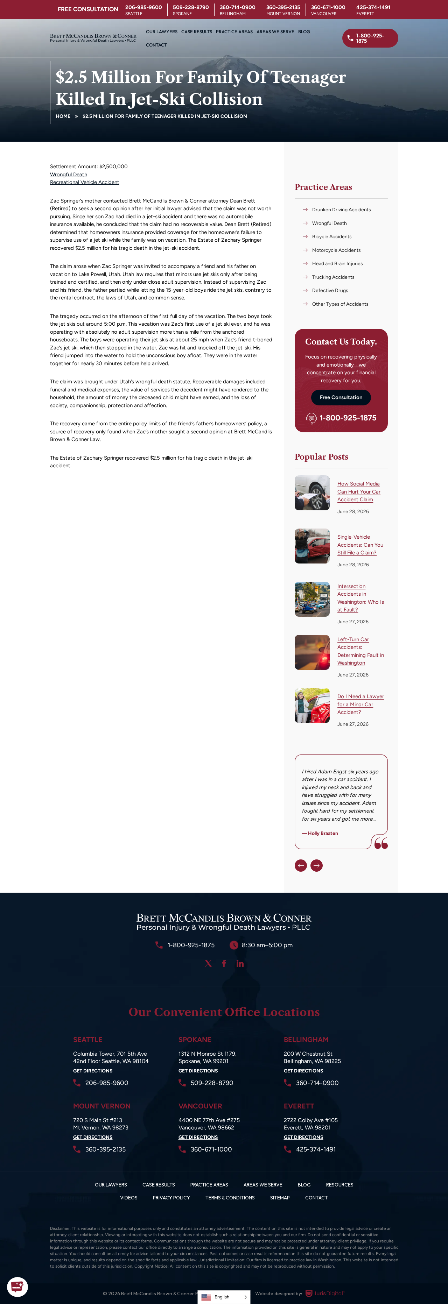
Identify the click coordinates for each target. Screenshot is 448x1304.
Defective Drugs (330, 290)
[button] (17, 1287)
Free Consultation (341, 397)
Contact (156, 45)
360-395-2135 (283, 7)
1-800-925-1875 (348, 418)
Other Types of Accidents (340, 304)
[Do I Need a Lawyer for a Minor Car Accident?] (312, 705)
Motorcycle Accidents (336, 250)
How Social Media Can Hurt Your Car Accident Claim (358, 492)
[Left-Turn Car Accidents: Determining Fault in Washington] (312, 652)
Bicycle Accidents (332, 237)
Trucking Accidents (333, 277)
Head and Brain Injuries (337, 264)
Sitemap (280, 1198)
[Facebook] (224, 963)
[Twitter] (208, 963)
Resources (340, 1185)
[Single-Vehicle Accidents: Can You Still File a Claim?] (312, 546)
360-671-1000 (328, 7)
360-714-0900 (237, 7)
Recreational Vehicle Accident (84, 182)
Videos (129, 1198)
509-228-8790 (191, 7)
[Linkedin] (240, 963)
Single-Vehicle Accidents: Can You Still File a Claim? (360, 545)
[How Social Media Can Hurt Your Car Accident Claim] (312, 492)
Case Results (196, 31)
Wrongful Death (68, 174)
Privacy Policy (171, 1198)
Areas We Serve (275, 31)
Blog (304, 31)
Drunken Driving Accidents (341, 210)
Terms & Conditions (230, 1198)
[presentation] (301, 865)
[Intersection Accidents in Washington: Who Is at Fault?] (312, 599)
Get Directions (93, 1071)
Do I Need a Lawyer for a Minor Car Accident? (360, 704)
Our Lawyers (161, 31)
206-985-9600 (143, 7)
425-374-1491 (373, 7)
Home (63, 116)
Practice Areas (234, 31)
